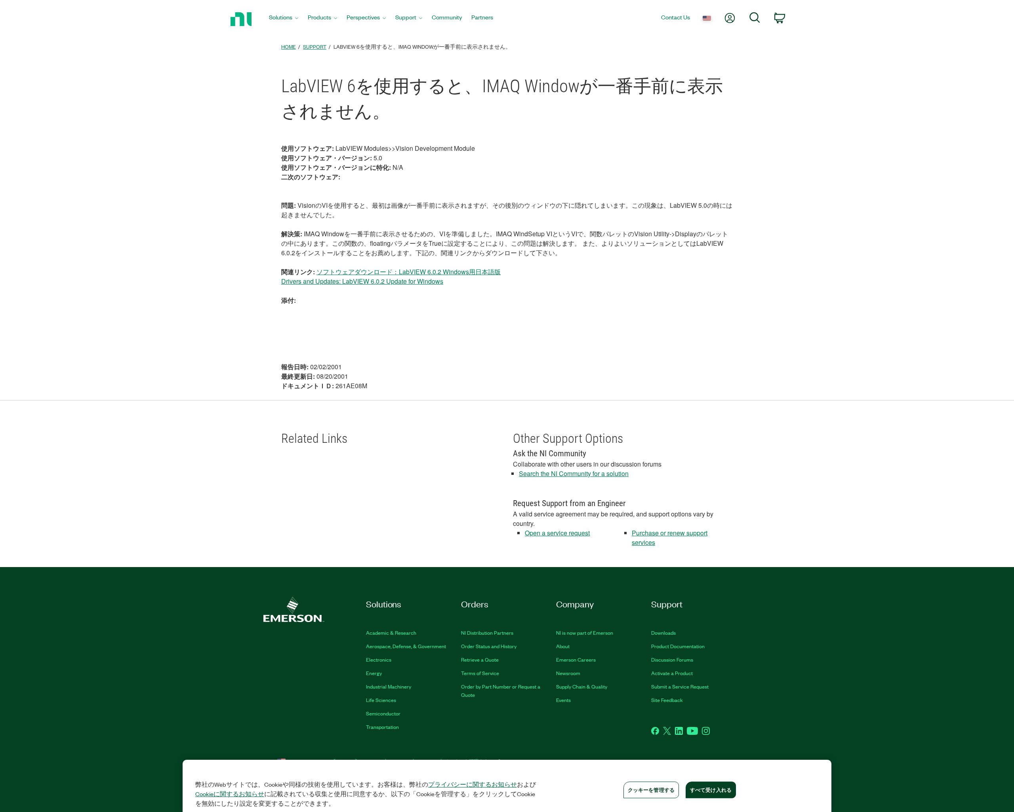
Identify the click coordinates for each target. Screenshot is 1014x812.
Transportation (382, 726)
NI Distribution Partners (487, 632)
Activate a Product (672, 673)
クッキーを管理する (651, 789)
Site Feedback (667, 700)
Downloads (663, 632)
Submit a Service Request (680, 686)
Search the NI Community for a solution (574, 473)
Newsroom (568, 673)
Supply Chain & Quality (581, 686)
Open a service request (557, 532)
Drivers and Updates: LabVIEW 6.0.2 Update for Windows (362, 281)
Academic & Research (391, 632)
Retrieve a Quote (480, 659)
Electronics (378, 659)
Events (563, 700)
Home (288, 46)
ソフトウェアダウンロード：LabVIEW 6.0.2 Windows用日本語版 (408, 271)
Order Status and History (489, 646)
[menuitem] (283, 19)
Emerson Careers (576, 659)
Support (314, 46)
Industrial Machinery (388, 686)
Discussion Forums (672, 659)
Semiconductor (383, 713)
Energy (374, 673)
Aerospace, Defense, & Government (406, 646)
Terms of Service (480, 673)
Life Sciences (381, 700)
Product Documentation (678, 646)
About (563, 646)
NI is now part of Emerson (584, 632)
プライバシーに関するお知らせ (472, 784)
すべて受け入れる (711, 789)
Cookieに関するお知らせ (229, 794)
